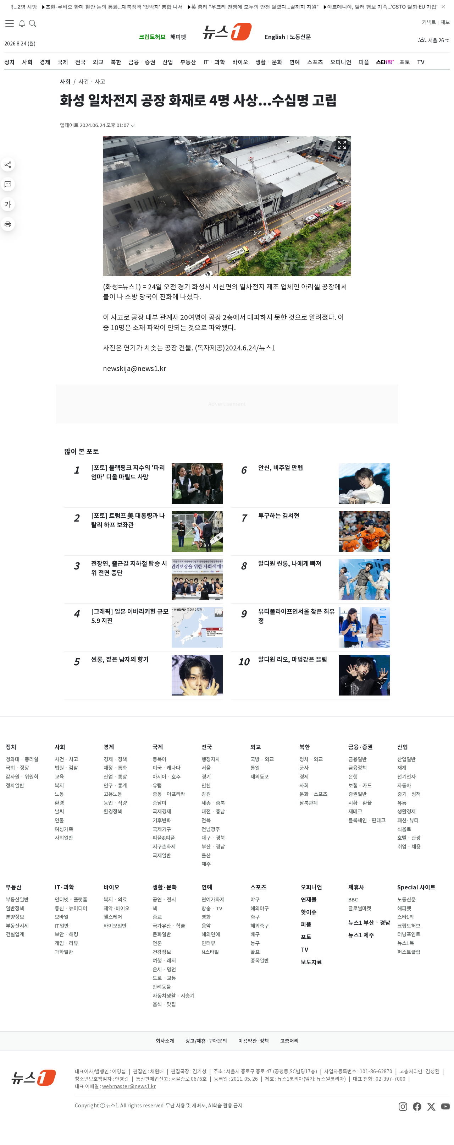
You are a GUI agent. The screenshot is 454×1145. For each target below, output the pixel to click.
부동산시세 (17, 926)
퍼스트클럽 (408, 952)
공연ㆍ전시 (164, 899)
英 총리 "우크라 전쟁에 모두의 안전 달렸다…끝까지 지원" (234, 7)
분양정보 (15, 917)
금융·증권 (360, 747)
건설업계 (15, 934)
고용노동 (113, 794)
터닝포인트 (408, 934)
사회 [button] (65, 81)
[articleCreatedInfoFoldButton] (132, 125)
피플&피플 (164, 838)
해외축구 (259, 926)
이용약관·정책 (253, 1041)
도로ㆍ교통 (164, 978)
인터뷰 (208, 943)
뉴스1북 (405, 943)
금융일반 (357, 759)
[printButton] (8, 224)
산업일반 (406, 759)
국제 (158, 747)
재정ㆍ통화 (115, 768)
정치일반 (15, 786)
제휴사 (356, 887)
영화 (206, 917)
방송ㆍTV (211, 908)
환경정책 (113, 811)
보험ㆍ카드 (360, 786)
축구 (255, 917)
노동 (59, 794)
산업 (402, 747)
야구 (255, 899)
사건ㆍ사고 (66, 759)
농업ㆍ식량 (115, 803)
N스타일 (210, 952)
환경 (59, 803)
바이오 (112, 887)
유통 (401, 803)
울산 (206, 855)
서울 (206, 768)
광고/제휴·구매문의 (206, 1041)
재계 (401, 768)
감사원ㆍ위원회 (22, 777)
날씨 (59, 811)
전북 (206, 820)
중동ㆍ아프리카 (169, 794)
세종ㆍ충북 (213, 803)
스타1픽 (405, 917)
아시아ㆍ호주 (167, 777)
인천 (206, 786)
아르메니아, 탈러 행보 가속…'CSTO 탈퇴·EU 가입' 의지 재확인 (375, 7)
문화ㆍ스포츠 (313, 794)
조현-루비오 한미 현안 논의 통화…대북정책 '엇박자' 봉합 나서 (93, 7)
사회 (60, 747)
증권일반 (357, 794)
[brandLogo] (227, 30)
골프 (255, 952)
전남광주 (210, 829)
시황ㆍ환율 (360, 803)
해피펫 (178, 37)
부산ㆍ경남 (213, 847)
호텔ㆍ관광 (409, 838)
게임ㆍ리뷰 (66, 943)
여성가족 (64, 829)
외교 (255, 747)
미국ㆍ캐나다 (167, 768)
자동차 (404, 786)
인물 (59, 820)
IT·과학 (64, 887)
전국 (206, 747)
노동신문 (300, 37)
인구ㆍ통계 (115, 786)
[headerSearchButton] (32, 22)
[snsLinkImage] (403, 1106)
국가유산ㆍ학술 (169, 926)
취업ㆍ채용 (409, 847)
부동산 (14, 887)
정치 (11, 747)
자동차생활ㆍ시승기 (173, 996)
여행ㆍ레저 (164, 961)
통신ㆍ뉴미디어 (71, 908)
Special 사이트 (416, 887)
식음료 (404, 829)
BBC (353, 899)
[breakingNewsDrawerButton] (22, 22)
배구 (255, 934)
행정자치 (210, 759)
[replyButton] (8, 184)
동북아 (159, 759)
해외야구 (259, 908)
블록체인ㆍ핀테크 (367, 820)
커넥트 (429, 22)
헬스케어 (113, 917)
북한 (304, 747)
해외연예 (210, 934)
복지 (59, 786)
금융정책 (357, 768)
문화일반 (162, 934)
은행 (353, 777)
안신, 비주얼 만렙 (280, 468)
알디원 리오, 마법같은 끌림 (292, 659)
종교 (157, 917)
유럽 (157, 786)
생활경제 (406, 811)
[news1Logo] (33, 1077)
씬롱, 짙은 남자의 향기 (120, 659)
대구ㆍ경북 (213, 838)
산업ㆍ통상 (115, 777)
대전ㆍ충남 (213, 811)
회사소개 (165, 1041)
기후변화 (162, 820)
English (275, 37)
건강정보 (162, 952)
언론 (157, 943)
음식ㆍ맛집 (164, 1004)
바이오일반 (115, 926)
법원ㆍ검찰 (66, 768)
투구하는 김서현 (278, 516)
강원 (206, 794)
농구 (255, 943)
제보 (445, 22)
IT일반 (62, 926)
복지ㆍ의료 (115, 899)
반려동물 (162, 987)
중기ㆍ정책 (409, 794)
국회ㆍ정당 (17, 768)
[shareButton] (8, 164)
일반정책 (15, 908)
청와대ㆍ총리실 (22, 759)
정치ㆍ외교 (311, 759)
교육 (59, 777)
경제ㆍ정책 (115, 759)
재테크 (355, 811)
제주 (206, 864)
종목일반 (259, 961)
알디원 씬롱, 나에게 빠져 (289, 564)
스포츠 (258, 887)
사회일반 (64, 838)
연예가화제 (213, 899)
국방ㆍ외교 (262, 759)
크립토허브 (152, 37)
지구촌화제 (164, 847)
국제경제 (162, 811)
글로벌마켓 (359, 908)
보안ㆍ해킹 (66, 934)
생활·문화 (165, 887)
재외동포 (259, 777)
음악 (206, 926)
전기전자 (406, 777)
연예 (206, 887)
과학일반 (64, 952)
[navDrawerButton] (9, 23)
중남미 (159, 803)
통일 (255, 768)
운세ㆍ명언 (164, 969)
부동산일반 (17, 899)
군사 (304, 768)
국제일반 (162, 855)
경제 (109, 747)
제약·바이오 (116, 908)
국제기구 (162, 829)
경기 (206, 777)
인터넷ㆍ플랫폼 (71, 899)
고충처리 (289, 1041)
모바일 (61, 917)
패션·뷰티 (408, 820)
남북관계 (308, 803)
